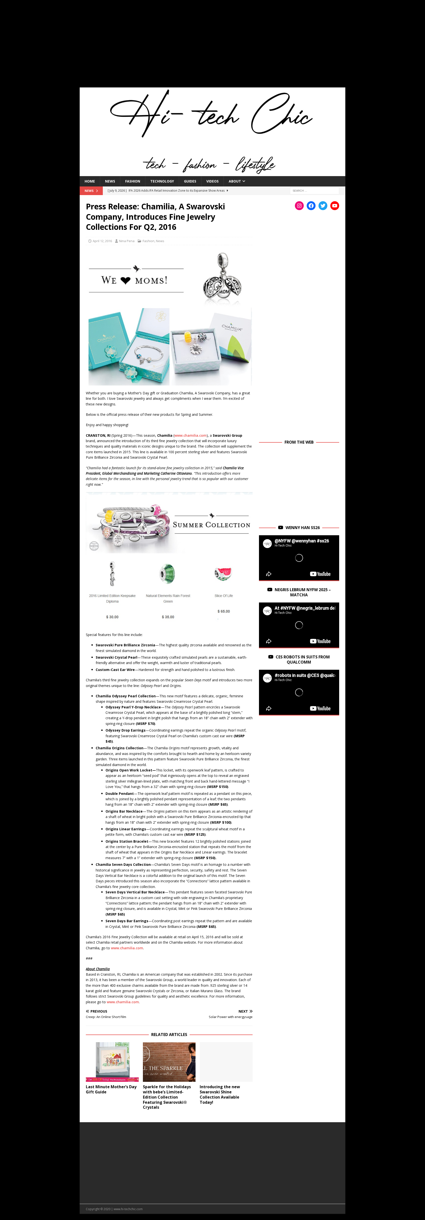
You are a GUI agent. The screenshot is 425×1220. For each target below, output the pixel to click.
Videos (212, 181)
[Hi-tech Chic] (212, 173)
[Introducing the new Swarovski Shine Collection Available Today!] (226, 1062)
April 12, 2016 (102, 241)
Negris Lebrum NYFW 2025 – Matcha (303, 592)
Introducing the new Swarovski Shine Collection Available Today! (220, 1094)
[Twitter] (323, 205)
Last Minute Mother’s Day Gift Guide (111, 1089)
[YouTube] (334, 205)
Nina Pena (127, 241)
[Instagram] (299, 205)
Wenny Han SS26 (303, 527)
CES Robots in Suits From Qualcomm (303, 659)
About (235, 181)
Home (90, 181)
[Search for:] (314, 190)
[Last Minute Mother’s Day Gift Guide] (112, 1062)
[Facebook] (311, 205)
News (110, 181)
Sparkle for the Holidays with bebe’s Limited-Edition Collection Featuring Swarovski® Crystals (167, 1097)
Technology (162, 181)
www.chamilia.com (190, 435)
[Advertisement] (212, 46)
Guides (190, 181)
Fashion (132, 181)
